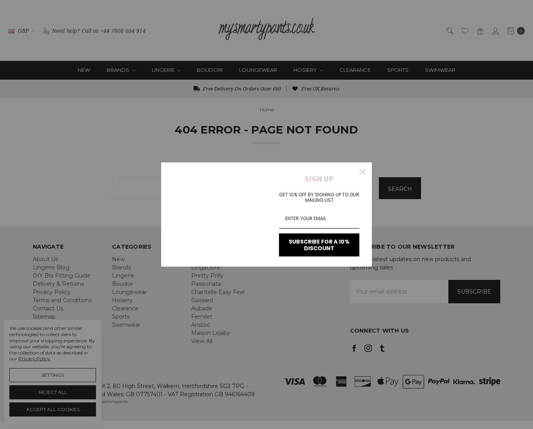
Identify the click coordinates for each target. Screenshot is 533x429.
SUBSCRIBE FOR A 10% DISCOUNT (319, 245)
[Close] (362, 171)
